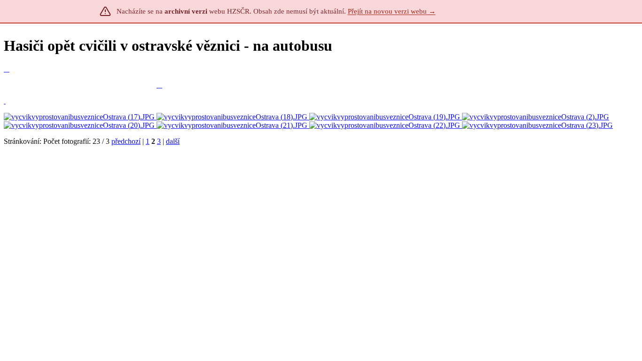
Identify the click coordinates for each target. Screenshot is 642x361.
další (173, 141)
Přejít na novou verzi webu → (392, 11)
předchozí (126, 141)
